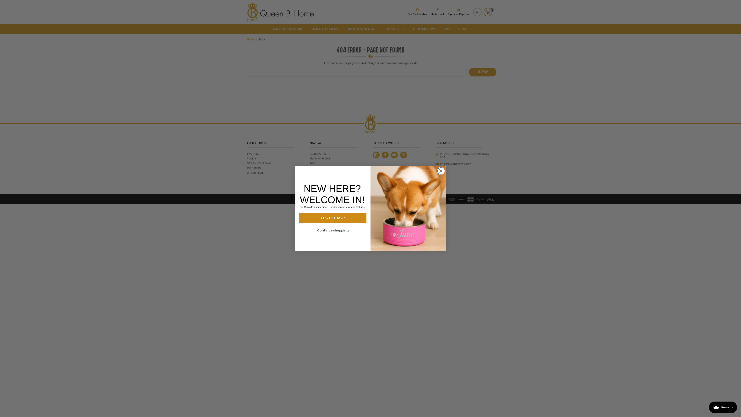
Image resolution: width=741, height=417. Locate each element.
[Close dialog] (440, 171)
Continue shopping (333, 230)
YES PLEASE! (332, 218)
